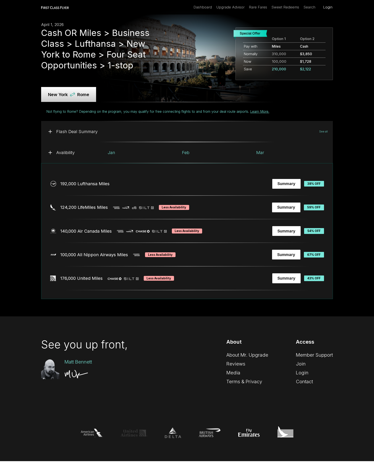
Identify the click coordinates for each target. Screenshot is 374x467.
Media (233, 372)
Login (327, 7)
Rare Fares (258, 7)
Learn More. (259, 111)
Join (301, 364)
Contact (304, 381)
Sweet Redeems (285, 7)
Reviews (235, 364)
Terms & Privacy (244, 381)
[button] (187, 131)
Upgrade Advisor (230, 7)
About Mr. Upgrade (247, 355)
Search (309, 7)
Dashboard (202, 7)
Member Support (314, 355)
